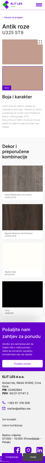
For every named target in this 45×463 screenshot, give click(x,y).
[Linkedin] (39, 450)
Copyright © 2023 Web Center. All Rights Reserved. (19, 459)
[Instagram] (28, 450)
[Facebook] (17, 450)
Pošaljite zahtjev (22, 363)
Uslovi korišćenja (12, 425)
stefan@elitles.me (18, 408)
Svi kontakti (9, 419)
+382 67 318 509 (18, 403)
